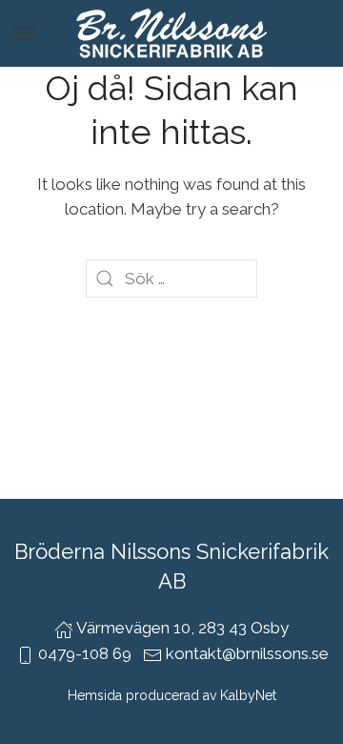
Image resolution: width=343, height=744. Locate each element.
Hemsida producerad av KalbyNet (172, 695)
